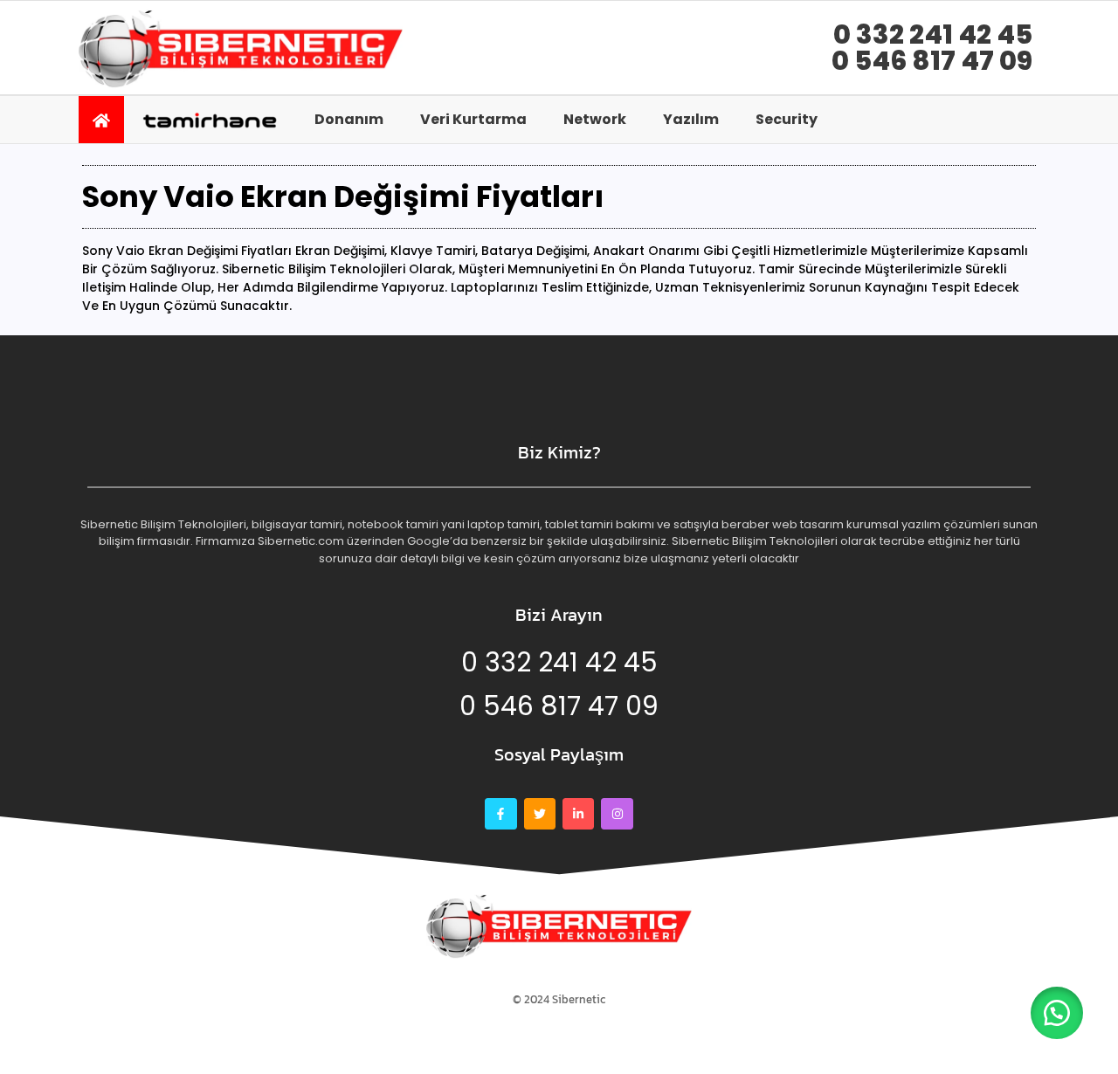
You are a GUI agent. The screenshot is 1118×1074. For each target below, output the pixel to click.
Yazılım (691, 119)
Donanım (348, 119)
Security (787, 119)
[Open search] (1017, 119)
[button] (1057, 1013)
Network (594, 119)
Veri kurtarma (473, 119)
